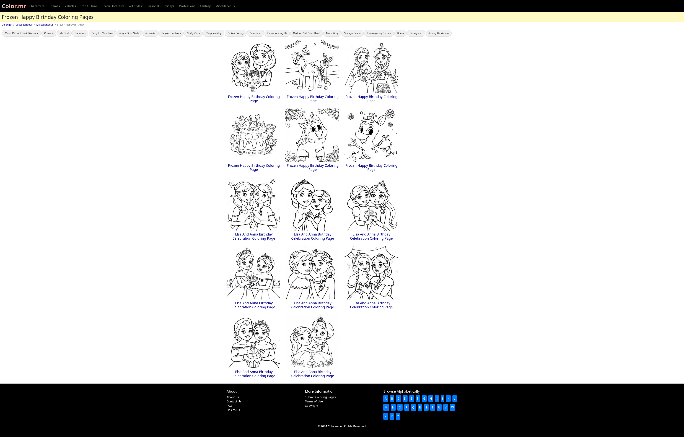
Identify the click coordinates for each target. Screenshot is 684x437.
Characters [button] (36, 6)
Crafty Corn (193, 33)
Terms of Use (314, 401)
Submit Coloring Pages (320, 397)
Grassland (255, 33)
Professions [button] (187, 6)
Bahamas (80, 33)
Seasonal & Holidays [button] (160, 6)
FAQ (229, 406)
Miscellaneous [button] (225, 6)
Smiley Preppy (235, 33)
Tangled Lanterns (171, 33)
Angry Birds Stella (129, 33)
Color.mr (14, 6)
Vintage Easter (352, 33)
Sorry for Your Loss (102, 33)
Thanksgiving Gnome (379, 33)
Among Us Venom (438, 33)
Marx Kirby (332, 33)
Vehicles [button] (70, 6)
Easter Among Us (277, 33)
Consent (49, 33)
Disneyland (416, 33)
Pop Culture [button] (89, 6)
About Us (233, 397)
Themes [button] (54, 6)
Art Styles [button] (135, 6)
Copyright (311, 406)
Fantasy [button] (205, 6)
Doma (400, 33)
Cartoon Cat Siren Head (306, 33)
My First (64, 33)
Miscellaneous (24, 24)
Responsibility (213, 33)
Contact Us (234, 401)
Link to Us (233, 410)
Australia (150, 33)
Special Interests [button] (113, 6)
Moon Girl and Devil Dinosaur (21, 33)
